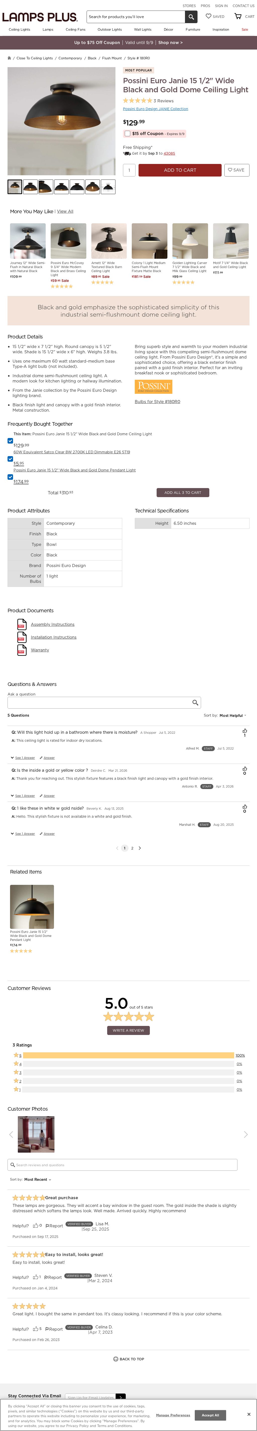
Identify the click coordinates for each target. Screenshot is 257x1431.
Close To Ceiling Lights (35, 58)
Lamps (48, 29)
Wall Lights (142, 29)
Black (92, 58)
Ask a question (21, 846)
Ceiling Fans (75, 29)
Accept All (210, 1415)
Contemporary (70, 58)
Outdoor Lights (109, 29)
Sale (245, 29)
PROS (205, 6)
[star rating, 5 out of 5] (137, 101)
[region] (128, 1415)
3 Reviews (164, 101)
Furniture (193, 29)
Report (56, 1378)
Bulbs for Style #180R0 (157, 401)
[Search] (191, 17)
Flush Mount (112, 58)
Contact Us (243, 6)
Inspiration (221, 29)
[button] (15, 187)
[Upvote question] (245, 883)
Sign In (221, 6)
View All (65, 211)
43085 (169, 153)
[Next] (140, 1000)
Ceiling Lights (19, 29)
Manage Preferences (173, 1415)
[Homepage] (9, 58)
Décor (168, 29)
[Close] (248, 1414)
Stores (189, 6)
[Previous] (11, 1287)
